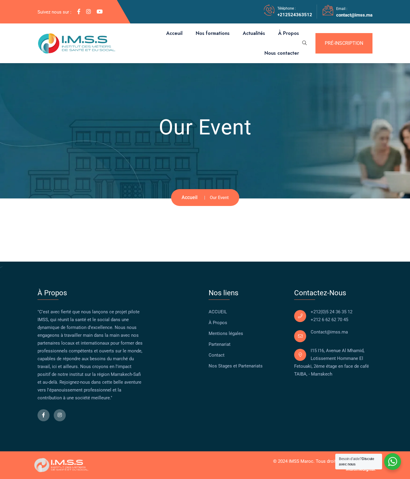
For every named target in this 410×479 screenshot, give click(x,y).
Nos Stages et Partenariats (236, 366)
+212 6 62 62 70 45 (329, 319)
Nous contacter (281, 53)
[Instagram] (88, 12)
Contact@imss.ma (329, 332)
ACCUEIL (218, 312)
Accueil (189, 197)
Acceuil (174, 33)
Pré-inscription (344, 43)
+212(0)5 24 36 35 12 (331, 312)
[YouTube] (100, 12)
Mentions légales (226, 333)
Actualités (254, 33)
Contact (217, 355)
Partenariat (220, 344)
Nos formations (213, 33)
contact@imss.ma (354, 15)
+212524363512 (294, 14)
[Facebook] (78, 12)
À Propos (288, 33)
